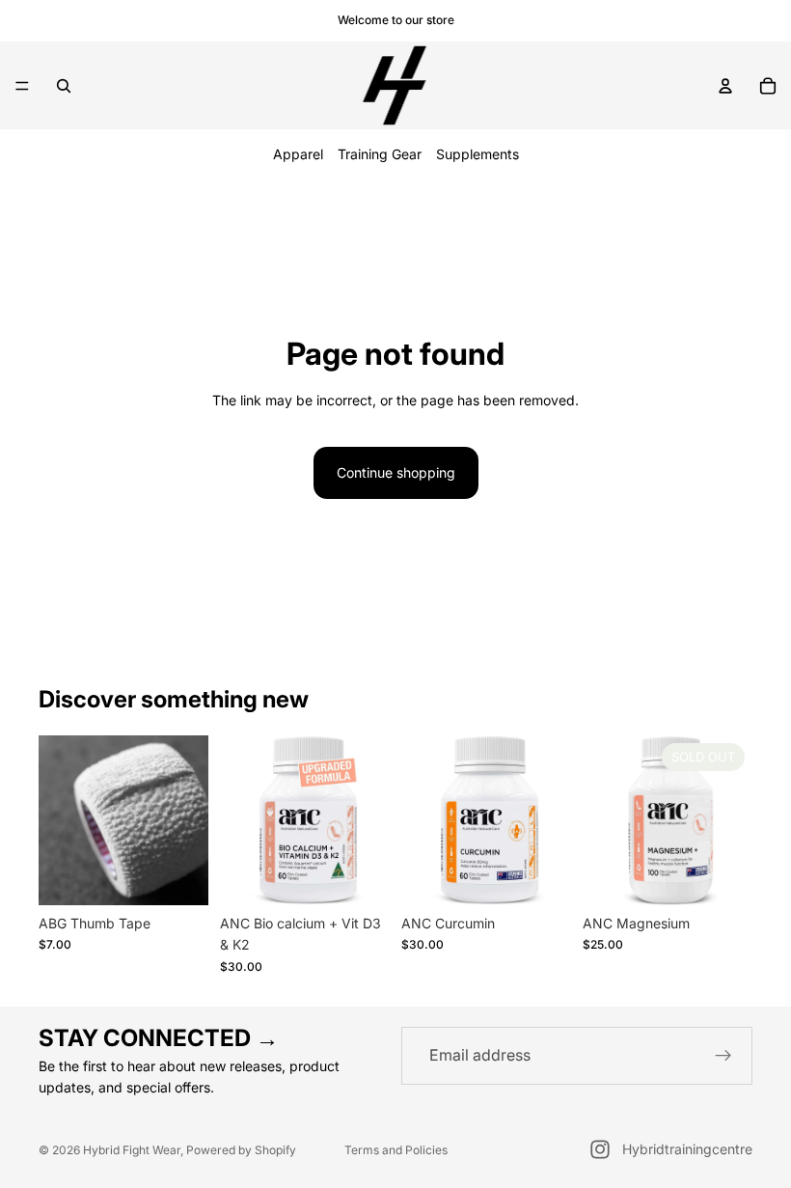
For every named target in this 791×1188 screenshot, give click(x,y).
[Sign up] (723, 1056)
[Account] (725, 86)
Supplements (477, 154)
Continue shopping (396, 472)
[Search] (63, 86)
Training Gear (380, 154)
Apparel (298, 154)
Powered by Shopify (241, 1150)
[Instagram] (600, 1149)
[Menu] (22, 86)
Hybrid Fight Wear (131, 1150)
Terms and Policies (396, 1150)
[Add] (178, 875)
